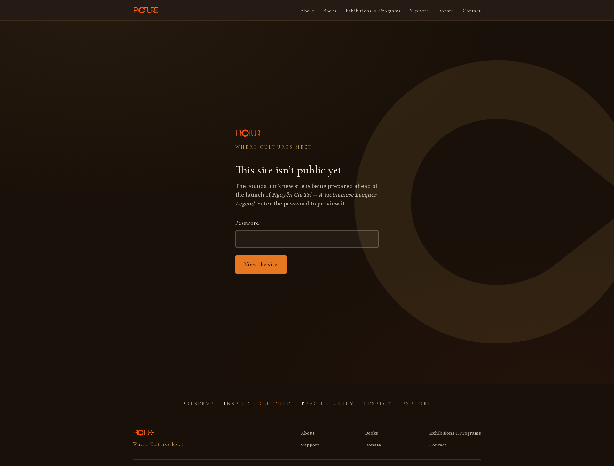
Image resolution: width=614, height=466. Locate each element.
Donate (445, 10)
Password (247, 223)
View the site (261, 264)
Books (330, 10)
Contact (472, 10)
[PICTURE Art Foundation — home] (146, 10)
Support (419, 10)
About (307, 10)
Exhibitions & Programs (373, 10)
